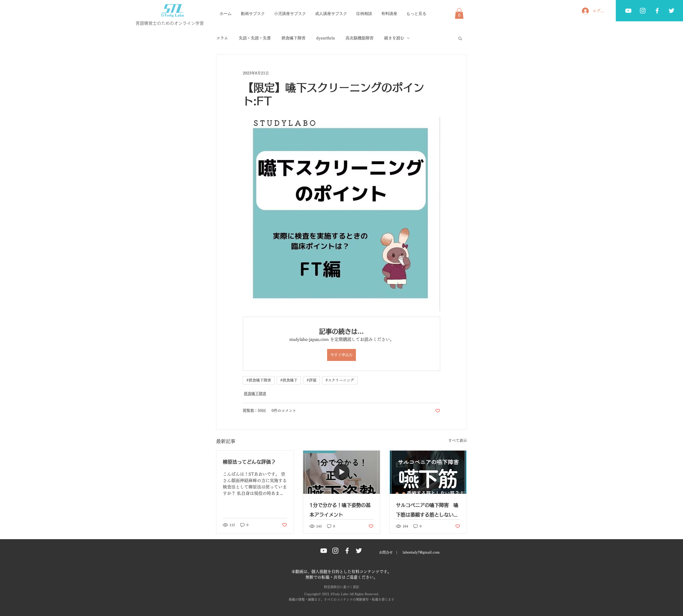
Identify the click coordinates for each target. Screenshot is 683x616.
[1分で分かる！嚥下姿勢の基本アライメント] (341, 472)
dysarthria (325, 38)
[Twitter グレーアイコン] (671, 10)
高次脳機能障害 (360, 38)
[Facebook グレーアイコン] (657, 10)
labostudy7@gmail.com (421, 552)
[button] (459, 13)
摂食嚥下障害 (293, 38)
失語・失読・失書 (255, 38)
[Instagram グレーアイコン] (335, 551)
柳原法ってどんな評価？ (249, 461)
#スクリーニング (339, 380)
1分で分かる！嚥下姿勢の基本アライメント (340, 510)
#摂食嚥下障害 (258, 380)
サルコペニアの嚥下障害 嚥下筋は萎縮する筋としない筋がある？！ (427, 511)
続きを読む (394, 38)
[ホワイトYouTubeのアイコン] (628, 10)
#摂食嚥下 (288, 380)
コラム (222, 38)
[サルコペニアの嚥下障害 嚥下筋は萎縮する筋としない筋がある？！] (428, 472)
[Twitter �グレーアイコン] (359, 551)
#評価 (311, 380)
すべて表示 (457, 440)
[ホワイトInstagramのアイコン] (642, 10)
